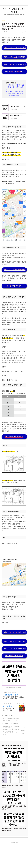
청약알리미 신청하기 (14, 286)
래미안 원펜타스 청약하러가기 (14, 57)
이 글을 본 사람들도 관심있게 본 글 (11, 746)
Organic (16, 842)
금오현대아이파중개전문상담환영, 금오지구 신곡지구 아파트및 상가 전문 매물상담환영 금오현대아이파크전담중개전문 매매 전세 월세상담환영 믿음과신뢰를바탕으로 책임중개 (9, 709)
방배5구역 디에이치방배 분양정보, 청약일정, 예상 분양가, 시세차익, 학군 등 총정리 (10, 720)
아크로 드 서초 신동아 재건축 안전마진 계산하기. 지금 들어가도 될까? (15, 87)
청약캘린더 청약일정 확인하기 (14, 270)
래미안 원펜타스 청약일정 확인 (15, 64)
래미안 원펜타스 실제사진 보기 (15, 48)
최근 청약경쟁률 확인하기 (14, 71)
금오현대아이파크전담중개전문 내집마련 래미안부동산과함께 (9, 706)
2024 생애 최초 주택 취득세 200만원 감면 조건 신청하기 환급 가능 (10, 727)
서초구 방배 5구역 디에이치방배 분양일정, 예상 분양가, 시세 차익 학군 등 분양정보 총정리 (14, 93)
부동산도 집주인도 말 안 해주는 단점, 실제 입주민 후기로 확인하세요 (13, 698)
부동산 (3, 20)
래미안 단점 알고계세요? (10, 695)
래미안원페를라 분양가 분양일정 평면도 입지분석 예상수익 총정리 (10, 730)
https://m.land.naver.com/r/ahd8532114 (12, 703)
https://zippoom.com (8, 692)
